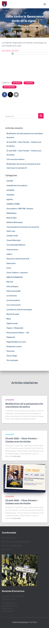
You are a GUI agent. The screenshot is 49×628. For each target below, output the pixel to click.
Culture (9, 254)
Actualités (17, 82)
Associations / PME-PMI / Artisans (20, 209)
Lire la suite (16, 456)
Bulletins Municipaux (15, 222)
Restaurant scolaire (14, 346)
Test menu (11, 351)
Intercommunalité (13, 291)
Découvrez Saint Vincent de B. (18, 259)
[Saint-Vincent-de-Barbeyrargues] (5, 4)
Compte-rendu (12, 236)
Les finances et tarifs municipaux (19, 310)
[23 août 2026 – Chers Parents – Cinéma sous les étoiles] (24, 478)
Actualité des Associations (17, 185)
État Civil (10, 282)
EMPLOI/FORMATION (14, 277)
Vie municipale (12, 360)
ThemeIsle (33, 622)
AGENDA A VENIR (13, 204)
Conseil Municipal (13, 240)
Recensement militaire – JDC (18, 333)
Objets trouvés (12, 323)
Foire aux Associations (15, 159)
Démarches (11, 263)
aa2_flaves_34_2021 (10, 51)
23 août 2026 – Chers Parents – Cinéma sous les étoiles (21, 440)
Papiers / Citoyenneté (15, 328)
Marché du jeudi (13, 314)
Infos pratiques (9, 87)
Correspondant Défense (16, 245)
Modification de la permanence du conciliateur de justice (24, 405)
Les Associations (13, 300)
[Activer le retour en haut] (44, 623)
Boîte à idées (12, 218)
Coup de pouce (12, 249)
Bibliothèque (11, 213)
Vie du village (12, 356)
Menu (9, 319)
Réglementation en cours (16, 342)
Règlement (11, 337)
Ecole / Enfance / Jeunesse (17, 273)
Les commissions (14, 305)
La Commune (12, 296)
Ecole (9, 268)
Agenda (10, 199)
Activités (10, 181)
